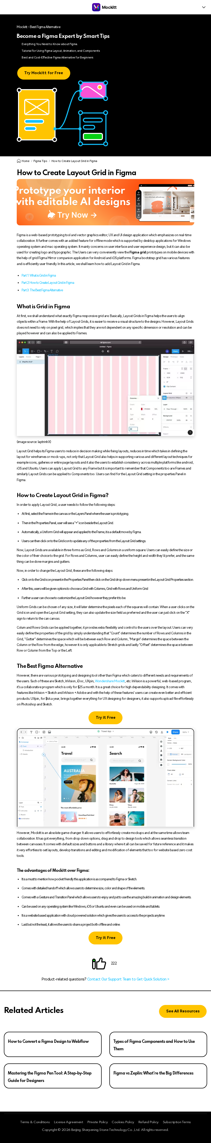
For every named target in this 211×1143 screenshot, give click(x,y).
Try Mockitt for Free (43, 73)
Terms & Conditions (35, 1122)
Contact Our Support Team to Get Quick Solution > (128, 979)
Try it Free (106, 717)
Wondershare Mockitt (110, 681)
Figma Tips (40, 161)
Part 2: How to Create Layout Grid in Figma (48, 283)
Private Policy (97, 1122)
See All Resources (183, 1011)
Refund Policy (148, 1122)
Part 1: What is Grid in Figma (39, 275)
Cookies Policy (123, 1122)
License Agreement (68, 1122)
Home (25, 161)
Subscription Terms (177, 1122)
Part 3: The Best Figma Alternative (42, 290)
